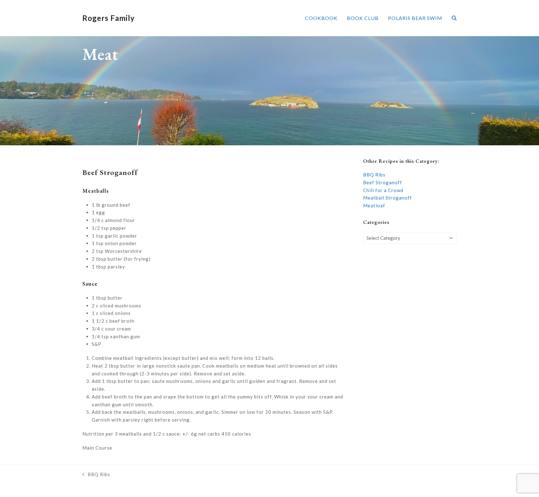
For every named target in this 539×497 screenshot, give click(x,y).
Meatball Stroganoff (387, 197)
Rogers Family (108, 17)
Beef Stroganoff (382, 182)
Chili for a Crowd (383, 190)
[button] (454, 18)
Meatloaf (374, 205)
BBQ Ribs (374, 174)
